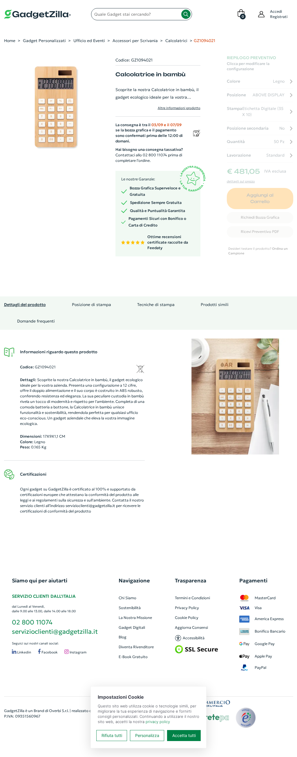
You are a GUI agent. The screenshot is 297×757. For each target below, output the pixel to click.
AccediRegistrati (278, 14)
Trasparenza (190, 580)
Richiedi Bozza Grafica (260, 217)
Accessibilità (193, 638)
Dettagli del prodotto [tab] (25, 304)
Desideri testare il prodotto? (258, 251)
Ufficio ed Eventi (89, 40)
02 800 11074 (32, 622)
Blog (122, 637)
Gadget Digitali (132, 627)
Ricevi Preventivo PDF (260, 231)
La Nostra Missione (135, 617)
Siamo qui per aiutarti (39, 580)
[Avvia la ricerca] (186, 14)
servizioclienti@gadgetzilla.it (90, 506)
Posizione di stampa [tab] (91, 304)
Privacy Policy (187, 608)
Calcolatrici (176, 40)
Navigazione (134, 580)
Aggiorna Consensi (191, 627)
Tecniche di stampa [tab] (156, 304)
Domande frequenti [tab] (36, 321)
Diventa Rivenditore (136, 647)
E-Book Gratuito (133, 657)
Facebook (49, 652)
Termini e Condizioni (192, 598)
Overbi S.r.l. (59, 711)
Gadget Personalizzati (44, 40)
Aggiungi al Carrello (260, 198)
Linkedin (23, 652)
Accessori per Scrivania (135, 40)
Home (9, 40)
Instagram (77, 652)
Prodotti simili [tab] (215, 304)
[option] (235, 396)
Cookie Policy (186, 617)
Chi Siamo (127, 598)
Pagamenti (253, 580)
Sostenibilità (130, 608)
